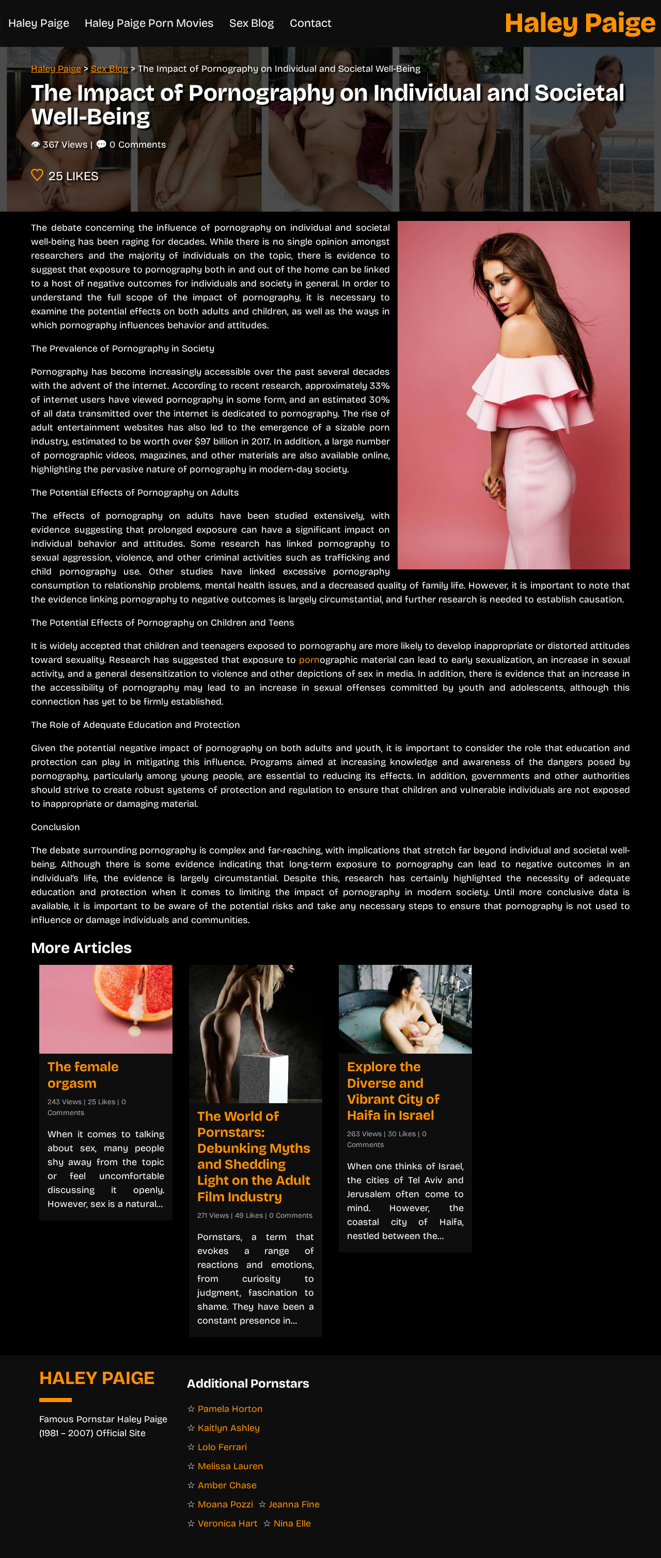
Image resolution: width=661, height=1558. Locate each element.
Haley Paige (580, 23)
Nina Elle (292, 1523)
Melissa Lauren (230, 1466)
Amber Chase (227, 1485)
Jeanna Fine (294, 1504)
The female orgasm (83, 1075)
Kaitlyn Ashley (229, 1428)
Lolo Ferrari (222, 1447)
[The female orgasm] (105, 1009)
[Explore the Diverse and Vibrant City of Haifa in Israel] (405, 1009)
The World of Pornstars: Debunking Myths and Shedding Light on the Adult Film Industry (253, 1156)
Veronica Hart (228, 1523)
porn (309, 659)
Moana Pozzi (225, 1504)
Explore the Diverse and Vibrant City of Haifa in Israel (393, 1091)
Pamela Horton (230, 1408)
